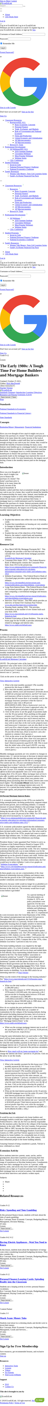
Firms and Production (23, 136)
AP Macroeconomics (23, 142)
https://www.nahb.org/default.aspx (18, 625)
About (7, 15)
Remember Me (8, 43)
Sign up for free (28, 112)
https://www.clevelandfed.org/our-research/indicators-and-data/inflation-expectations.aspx (26, 597)
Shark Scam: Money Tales (13, 1318)
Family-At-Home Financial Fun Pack (24, 176)
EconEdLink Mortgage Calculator (18, 558)
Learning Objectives (34, 392)
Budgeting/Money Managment (12, 427)
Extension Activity (25, 395)
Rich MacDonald (13, 383)
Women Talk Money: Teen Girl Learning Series (28, 174)
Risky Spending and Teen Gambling (18, 1210)
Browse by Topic (16, 145)
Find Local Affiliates (13, 1375)
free (33, 30)
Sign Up (3, 116)
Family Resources (12, 171)
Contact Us (9, 1387)
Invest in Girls (15, 165)
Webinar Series (20, 158)
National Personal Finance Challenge (24, 167)
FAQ (7, 1384)
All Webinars (19, 149)
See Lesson (4, 1231)
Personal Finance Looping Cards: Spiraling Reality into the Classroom (22, 1280)
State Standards (6, 417)
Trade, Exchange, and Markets (27, 129)
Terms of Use (19, 1403)
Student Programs (12, 163)
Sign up (3, 1356)
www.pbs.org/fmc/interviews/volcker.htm (21, 605)
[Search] (24, 6)
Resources (18, 122)
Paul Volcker (23, 973)
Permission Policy (7, 1403)
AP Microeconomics (23, 140)
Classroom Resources (13, 120)
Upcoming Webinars (23, 154)
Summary (12, 392)
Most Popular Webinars (24, 156)
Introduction (21, 392)
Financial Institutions (33, 427)
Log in (2, 21)
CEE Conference (16, 160)
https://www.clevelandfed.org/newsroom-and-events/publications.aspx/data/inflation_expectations (25, 584)
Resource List (5, 395)
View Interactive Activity (9, 681)
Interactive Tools (11, 1366)
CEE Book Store (11, 17)
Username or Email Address (11, 34)
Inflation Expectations (9, 864)
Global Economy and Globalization (28, 138)
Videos (7, 1370)
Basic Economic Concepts (25, 125)
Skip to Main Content (8, 1)
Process (14, 395)
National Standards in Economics (13, 409)
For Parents (9, 1372)
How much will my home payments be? (23, 1051)
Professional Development (15, 147)
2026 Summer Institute (23, 151)
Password (4, 39)
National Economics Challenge (22, 169)
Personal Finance (21, 127)
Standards (4, 392)
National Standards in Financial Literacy (15, 413)
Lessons (8, 1368)
